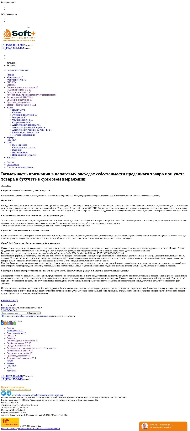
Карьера (10, 137)
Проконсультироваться (17, 70)
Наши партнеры (20, 152)
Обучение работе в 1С (22, 120)
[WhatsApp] (14, 323)
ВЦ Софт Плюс (19, 145)
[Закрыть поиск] (28, 27)
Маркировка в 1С (15, 77)
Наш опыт (11, 140)
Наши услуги (18, 110)
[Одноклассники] (5, 323)
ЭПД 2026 (11, 82)
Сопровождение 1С (21, 122)
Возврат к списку (9, 300)
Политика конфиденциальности (16, 428)
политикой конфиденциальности (22, 316)
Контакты (11, 157)
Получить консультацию (12, 387)
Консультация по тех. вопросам (16, 389)
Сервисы (11, 85)
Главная (10, 75)
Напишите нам (8, 308)
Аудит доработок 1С (16, 80)
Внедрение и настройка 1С (19, 100)
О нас (9, 142)
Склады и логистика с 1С (19, 92)
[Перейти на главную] (18, 42)
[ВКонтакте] (2, 323)
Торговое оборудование (23, 135)
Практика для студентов (18, 102)
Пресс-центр (13, 164)
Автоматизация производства (26, 125)
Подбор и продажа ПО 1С (19, 90)
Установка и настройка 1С (24, 115)
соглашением (46, 316)
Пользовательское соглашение (46, 428)
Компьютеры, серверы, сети (25, 132)
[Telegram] (8, 323)
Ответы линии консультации (20, 167)
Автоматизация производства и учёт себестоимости (31, 95)
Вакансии (17, 150)
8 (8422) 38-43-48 (9, 310)
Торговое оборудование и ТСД (21, 105)
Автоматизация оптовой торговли (28, 127)
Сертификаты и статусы (23, 147)
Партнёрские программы (24, 155)
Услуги (10, 107)
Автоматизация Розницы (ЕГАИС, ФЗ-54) (32, 130)
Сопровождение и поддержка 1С (22, 87)
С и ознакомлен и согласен (39, 316)
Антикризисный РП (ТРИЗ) (20, 97)
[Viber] (11, 323)
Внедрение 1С (19, 117)
